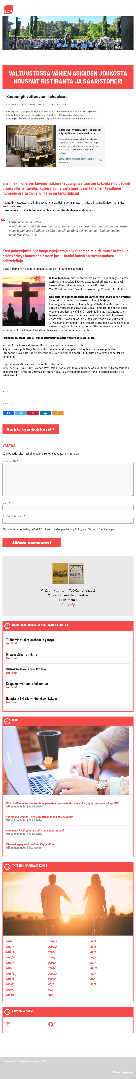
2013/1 (10, 946)
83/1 (93, 963)
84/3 (93, 952)
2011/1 (9, 968)
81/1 (92, 979)
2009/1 (10, 995)
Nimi (6, 503)
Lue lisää (11, 643)
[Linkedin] (45, 413)
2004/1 (52, 963)
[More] (58, 413)
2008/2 (52, 946)
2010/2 (10, 973)
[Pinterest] (33, 413)
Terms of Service (98, 529)
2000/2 (52, 973)
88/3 (93, 941)
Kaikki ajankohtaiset (30, 429)
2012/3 (10, 952)
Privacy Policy (74, 529)
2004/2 (52, 957)
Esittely (68, 605)
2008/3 (52, 941)
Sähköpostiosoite (13, 516)
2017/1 (9, 941)
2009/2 (10, 989)
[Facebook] (8, 413)
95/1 (51, 984)
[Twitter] (21, 413)
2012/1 (10, 963)
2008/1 (52, 952)
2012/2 (10, 957)
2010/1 (10, 979)
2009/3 (10, 984)
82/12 (93, 968)
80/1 (93, 984)
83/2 (93, 957)
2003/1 (52, 968)
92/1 (50, 989)
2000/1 (52, 979)
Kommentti (10, 461)
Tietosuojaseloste (123, 1072)
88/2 (93, 946)
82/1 (93, 973)
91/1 (50, 995)
